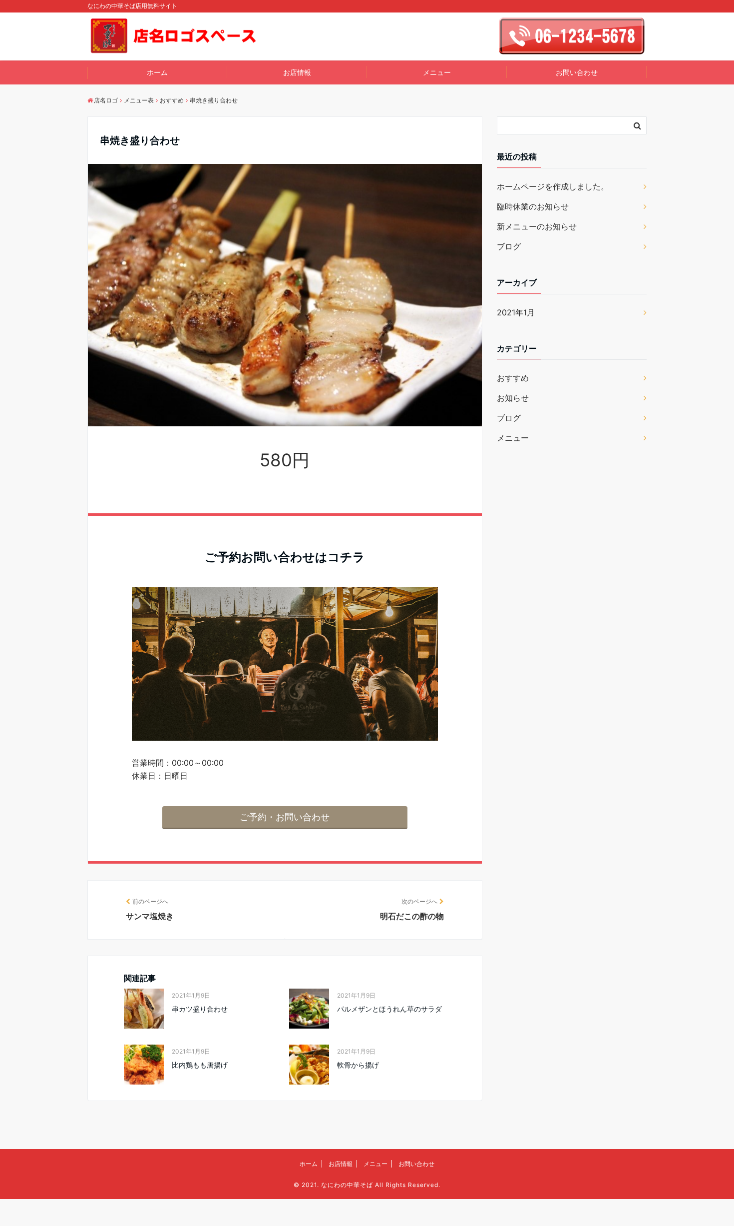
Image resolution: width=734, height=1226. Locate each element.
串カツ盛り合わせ (200, 1009)
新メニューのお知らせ (537, 226)
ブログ (509, 246)
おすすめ (513, 378)
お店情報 (297, 72)
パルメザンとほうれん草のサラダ (389, 1009)
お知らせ (513, 398)
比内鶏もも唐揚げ (200, 1065)
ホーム (157, 72)
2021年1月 (516, 312)
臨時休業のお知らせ (533, 206)
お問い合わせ (577, 72)
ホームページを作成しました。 (553, 186)
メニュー (437, 72)
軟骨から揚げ (358, 1065)
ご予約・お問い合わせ (285, 817)
